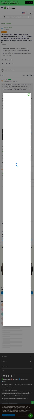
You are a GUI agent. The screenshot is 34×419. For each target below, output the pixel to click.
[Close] (29, 94)
